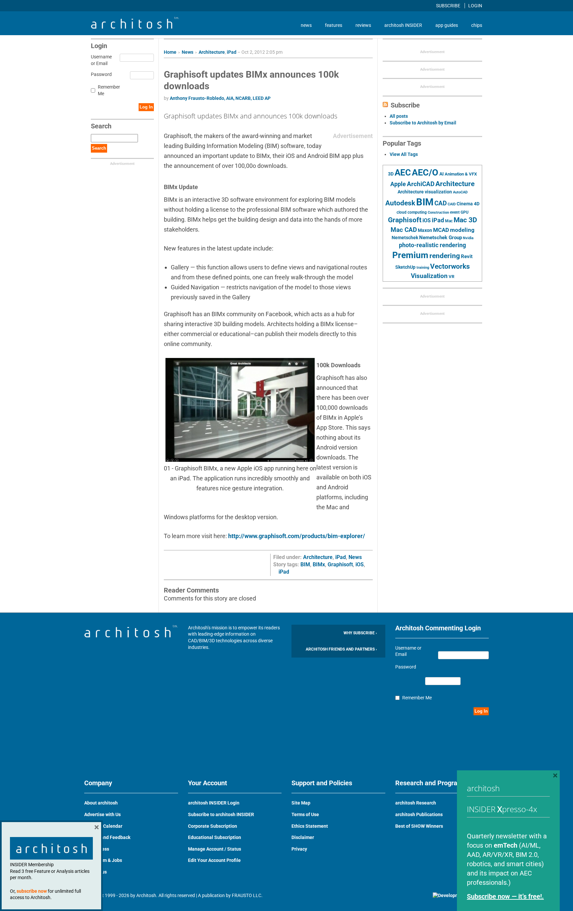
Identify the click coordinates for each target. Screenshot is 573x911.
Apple (398, 184)
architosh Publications (419, 814)
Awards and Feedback (107, 837)
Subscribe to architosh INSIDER (221, 814)
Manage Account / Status (214, 849)
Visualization (429, 276)
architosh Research (415, 803)
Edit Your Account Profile (214, 860)
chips (476, 25)
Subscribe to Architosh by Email (423, 122)
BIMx (319, 564)
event (455, 212)
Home (170, 52)
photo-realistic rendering (432, 245)
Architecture (212, 52)
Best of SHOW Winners (419, 826)
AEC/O (425, 172)
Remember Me (109, 90)
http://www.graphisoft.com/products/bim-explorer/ (296, 535)
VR (451, 276)
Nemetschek (405, 237)
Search (99, 148)
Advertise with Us (102, 814)
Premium (410, 255)
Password (100, 74)
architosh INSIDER (403, 25)
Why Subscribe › (360, 633)
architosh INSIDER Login (213, 803)
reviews (363, 25)
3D (391, 174)
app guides (446, 25)
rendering (444, 256)
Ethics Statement (309, 826)
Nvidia (468, 238)
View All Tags (404, 154)
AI (441, 173)
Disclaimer (302, 837)
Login (475, 5)
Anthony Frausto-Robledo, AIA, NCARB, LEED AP (220, 98)
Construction (438, 212)
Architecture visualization (425, 191)
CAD (440, 203)
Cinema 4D (468, 203)
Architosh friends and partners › (341, 649)
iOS (359, 564)
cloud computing (412, 212)
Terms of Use (305, 814)
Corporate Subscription (212, 826)
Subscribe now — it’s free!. (505, 896)
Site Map (300, 803)
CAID (452, 204)
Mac (449, 221)
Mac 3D (465, 220)
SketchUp (405, 267)
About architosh (101, 803)
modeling (462, 230)
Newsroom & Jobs (103, 860)
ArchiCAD (420, 184)
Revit (467, 256)
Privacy (299, 849)
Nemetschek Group (440, 238)
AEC (403, 172)
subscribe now (32, 891)
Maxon (425, 230)
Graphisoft (340, 564)
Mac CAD (404, 230)
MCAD (441, 230)
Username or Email (100, 60)
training (422, 267)
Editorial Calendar (103, 826)
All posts (399, 116)
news (306, 25)
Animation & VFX (461, 174)
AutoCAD (460, 192)
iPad (231, 52)
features (333, 25)
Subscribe (448, 5)
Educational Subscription (214, 837)
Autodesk (400, 203)
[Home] (135, 27)
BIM (305, 564)
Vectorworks (450, 266)
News (187, 52)
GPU (465, 212)
